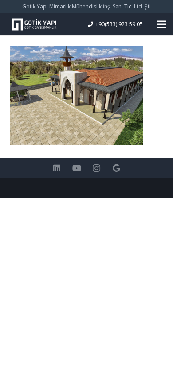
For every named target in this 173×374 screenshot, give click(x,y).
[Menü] (162, 24)
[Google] (116, 168)
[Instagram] (96, 168)
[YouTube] (76, 168)
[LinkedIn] (57, 168)
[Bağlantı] (34, 24)
